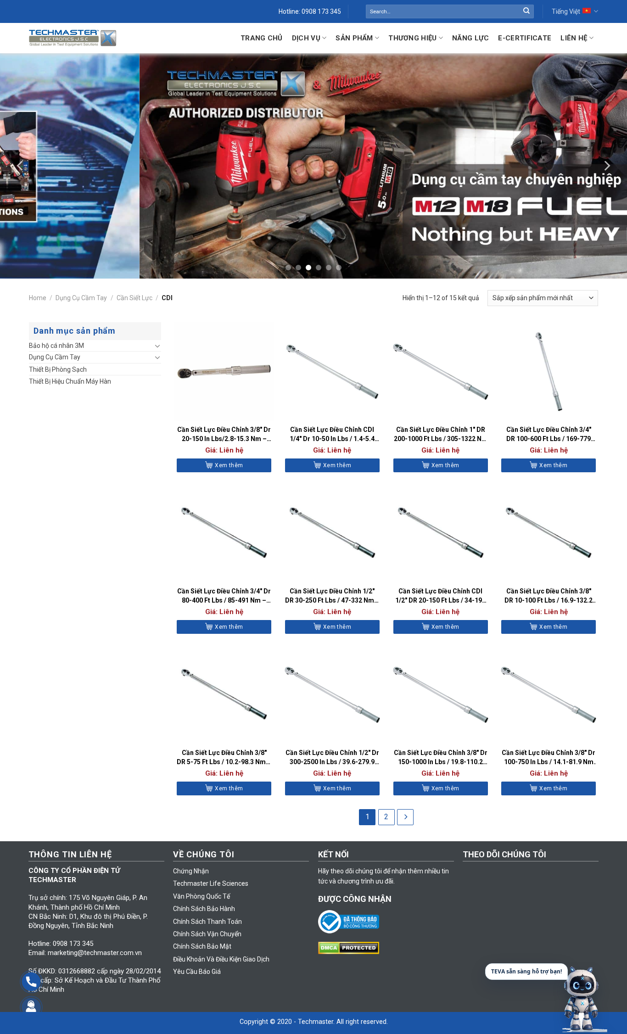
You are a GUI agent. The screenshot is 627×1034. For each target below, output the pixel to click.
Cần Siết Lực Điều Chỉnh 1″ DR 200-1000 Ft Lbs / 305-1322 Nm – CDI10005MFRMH (440, 434)
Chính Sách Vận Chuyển (207, 934)
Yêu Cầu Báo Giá (197, 971)
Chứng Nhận (191, 871)
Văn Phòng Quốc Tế (201, 896)
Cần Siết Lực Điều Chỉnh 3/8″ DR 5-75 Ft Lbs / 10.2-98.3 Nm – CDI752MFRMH (224, 757)
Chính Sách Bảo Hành (204, 908)
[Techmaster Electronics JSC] (72, 38)
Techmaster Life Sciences (210, 883)
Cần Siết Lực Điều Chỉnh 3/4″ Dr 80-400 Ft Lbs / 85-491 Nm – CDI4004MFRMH (224, 596)
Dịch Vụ (306, 38)
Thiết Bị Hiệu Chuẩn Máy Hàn (70, 381)
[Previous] (20, 165)
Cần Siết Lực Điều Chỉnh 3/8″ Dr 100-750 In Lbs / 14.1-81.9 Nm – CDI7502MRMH (548, 757)
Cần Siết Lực (134, 298)
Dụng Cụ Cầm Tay (81, 298)
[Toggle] (157, 345)
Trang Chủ (262, 38)
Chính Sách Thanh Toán (207, 921)
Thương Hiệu (412, 38)
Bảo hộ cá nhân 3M (56, 345)
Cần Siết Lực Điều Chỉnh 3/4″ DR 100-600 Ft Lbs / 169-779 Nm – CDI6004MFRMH (548, 434)
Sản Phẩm (354, 38)
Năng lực (470, 38)
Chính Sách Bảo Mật (202, 946)
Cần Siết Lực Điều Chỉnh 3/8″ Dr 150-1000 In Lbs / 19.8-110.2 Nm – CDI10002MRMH (440, 757)
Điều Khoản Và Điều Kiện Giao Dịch (221, 959)
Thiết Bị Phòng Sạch (58, 369)
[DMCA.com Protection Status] (351, 947)
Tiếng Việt (566, 11)
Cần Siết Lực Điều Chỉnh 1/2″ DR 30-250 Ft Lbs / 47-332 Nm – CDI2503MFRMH (332, 596)
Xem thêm (229, 465)
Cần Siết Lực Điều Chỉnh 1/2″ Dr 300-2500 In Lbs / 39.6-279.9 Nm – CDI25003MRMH (332, 757)
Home (37, 298)
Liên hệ (573, 38)
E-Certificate (524, 38)
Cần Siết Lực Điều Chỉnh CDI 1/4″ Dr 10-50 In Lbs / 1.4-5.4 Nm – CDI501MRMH (332, 434)
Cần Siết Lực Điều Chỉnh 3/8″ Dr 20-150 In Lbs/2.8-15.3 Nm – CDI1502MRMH (224, 434)
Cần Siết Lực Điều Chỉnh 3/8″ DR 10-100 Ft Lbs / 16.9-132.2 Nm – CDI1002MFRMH (548, 596)
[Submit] (526, 11)
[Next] (606, 165)
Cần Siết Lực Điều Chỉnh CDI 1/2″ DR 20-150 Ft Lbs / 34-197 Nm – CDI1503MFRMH (440, 596)
